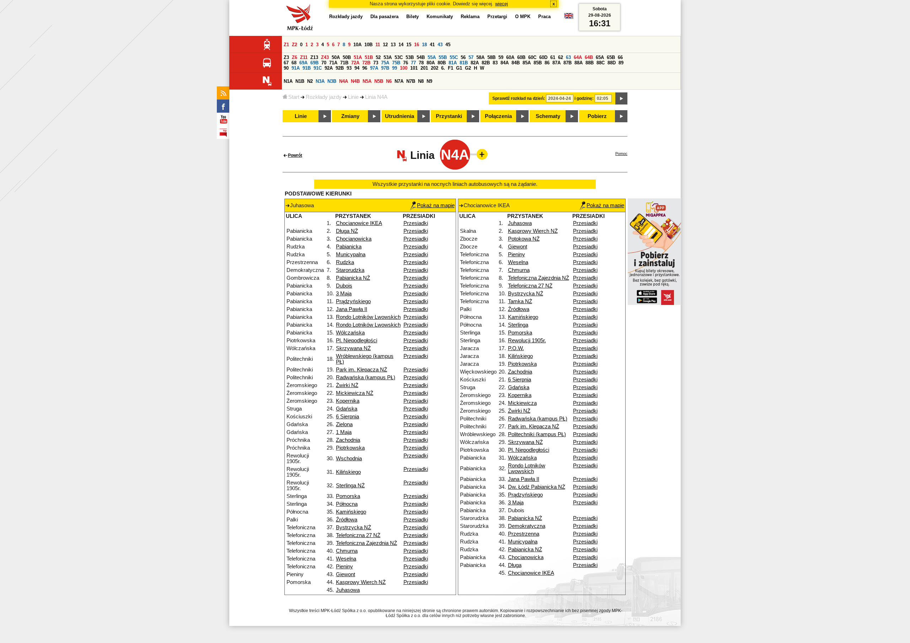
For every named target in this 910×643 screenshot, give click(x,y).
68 (293, 62)
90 (286, 68)
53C (399, 57)
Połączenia (498, 116)
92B (340, 68)
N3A (320, 81)
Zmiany (350, 116)
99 (394, 68)
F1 (450, 68)
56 (463, 57)
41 (432, 44)
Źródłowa (346, 520)
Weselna (346, 559)
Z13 (314, 57)
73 (375, 62)
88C (600, 62)
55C (454, 57)
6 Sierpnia (347, 416)
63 (568, 57)
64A (578, 57)
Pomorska (348, 496)
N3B (331, 81)
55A (432, 57)
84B (516, 62)
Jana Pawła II (351, 309)
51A (358, 57)
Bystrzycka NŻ (353, 527)
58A (480, 57)
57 (471, 57)
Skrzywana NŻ (353, 348)
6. (443, 68)
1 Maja (344, 432)
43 (440, 44)
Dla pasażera (384, 16)
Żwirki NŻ (347, 385)
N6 (389, 81)
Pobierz (597, 116)
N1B (299, 81)
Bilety (412, 16)
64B (589, 57)
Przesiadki (415, 223)
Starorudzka (350, 270)
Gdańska (346, 409)
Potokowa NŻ (524, 239)
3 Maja (344, 293)
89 (621, 62)
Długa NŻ (347, 231)
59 (500, 57)
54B (421, 57)
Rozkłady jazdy (324, 97)
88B (589, 62)
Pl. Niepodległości (356, 340)
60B (521, 57)
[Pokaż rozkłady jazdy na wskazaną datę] (621, 98)
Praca (544, 16)
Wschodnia (349, 458)
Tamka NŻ (520, 301)
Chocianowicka (353, 239)
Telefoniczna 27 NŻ (358, 535)
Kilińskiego (348, 472)
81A (453, 62)
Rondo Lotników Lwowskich (368, 317)
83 (495, 62)
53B (410, 57)
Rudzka (345, 262)
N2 (310, 81)
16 (416, 44)
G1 (459, 68)
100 (403, 68)
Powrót (295, 155)
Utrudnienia (399, 116)
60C (532, 57)
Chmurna (347, 551)
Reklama (470, 16)
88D (611, 62)
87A (556, 62)
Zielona (344, 424)
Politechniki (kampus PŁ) (537, 434)
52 (378, 57)
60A (510, 57)
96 (364, 68)
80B (442, 62)
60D (543, 57)
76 (405, 62)
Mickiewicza (522, 403)
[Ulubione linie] (480, 154)
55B (443, 57)
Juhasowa (348, 590)
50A (336, 57)
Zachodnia (348, 440)
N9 (429, 81)
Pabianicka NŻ (353, 278)
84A (504, 62)
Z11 (303, 57)
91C (318, 68)
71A (333, 62)
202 (434, 68)
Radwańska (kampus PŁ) (365, 377)
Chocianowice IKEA (359, 223)
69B (314, 62)
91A (295, 68)
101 (414, 68)
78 (421, 62)
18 (424, 44)
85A (527, 62)
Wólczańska (350, 333)
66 (620, 57)
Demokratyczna (526, 526)
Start (293, 97)
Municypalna (350, 254)
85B (538, 62)
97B (385, 68)
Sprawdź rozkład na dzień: (518, 98)
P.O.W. (516, 348)
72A (355, 62)
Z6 (294, 57)
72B (366, 62)
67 (286, 62)
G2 (468, 68)
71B (344, 62)
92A (329, 68)
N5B (378, 81)
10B (368, 44)
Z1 (286, 44)
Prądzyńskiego (353, 301)
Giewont (345, 574)
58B (491, 57)
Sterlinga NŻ (350, 485)
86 (547, 62)
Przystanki (449, 116)
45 (447, 44)
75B (396, 62)
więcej (501, 3)
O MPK (522, 16)
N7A (399, 81)
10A (357, 44)
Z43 (325, 57)
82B (486, 62)
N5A (367, 81)
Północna (347, 504)
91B (307, 68)
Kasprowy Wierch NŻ (361, 582)
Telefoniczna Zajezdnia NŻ (366, 543)
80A (431, 62)
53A (388, 57)
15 (408, 44)
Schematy (548, 116)
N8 (421, 81)
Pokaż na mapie (436, 205)
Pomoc (621, 153)
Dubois (344, 286)
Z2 (294, 44)
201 (424, 68)
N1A (288, 81)
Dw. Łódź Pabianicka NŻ (536, 487)
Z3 (286, 57)
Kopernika (347, 401)
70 (323, 62)
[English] (568, 18)
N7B (410, 81)
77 (413, 62)
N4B (355, 81)
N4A (343, 81)
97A (374, 68)
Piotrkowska (350, 448)
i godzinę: (584, 98)
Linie (353, 97)
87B (567, 62)
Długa (514, 565)
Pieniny (344, 566)
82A (475, 62)
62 (560, 57)
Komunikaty (440, 16)
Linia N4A (376, 97)
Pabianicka (349, 247)
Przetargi (497, 16)
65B (611, 57)
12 (385, 44)
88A (578, 62)
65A (600, 57)
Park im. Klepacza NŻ (361, 370)
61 (552, 57)
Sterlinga (518, 325)
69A (303, 62)
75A (385, 62)
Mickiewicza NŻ (354, 393)
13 (393, 44)
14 (400, 44)
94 (356, 68)
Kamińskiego (351, 512)
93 (349, 68)
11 (377, 44)
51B (369, 57)
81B (464, 62)
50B (347, 57)
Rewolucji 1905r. (527, 340)
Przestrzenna (523, 534)
